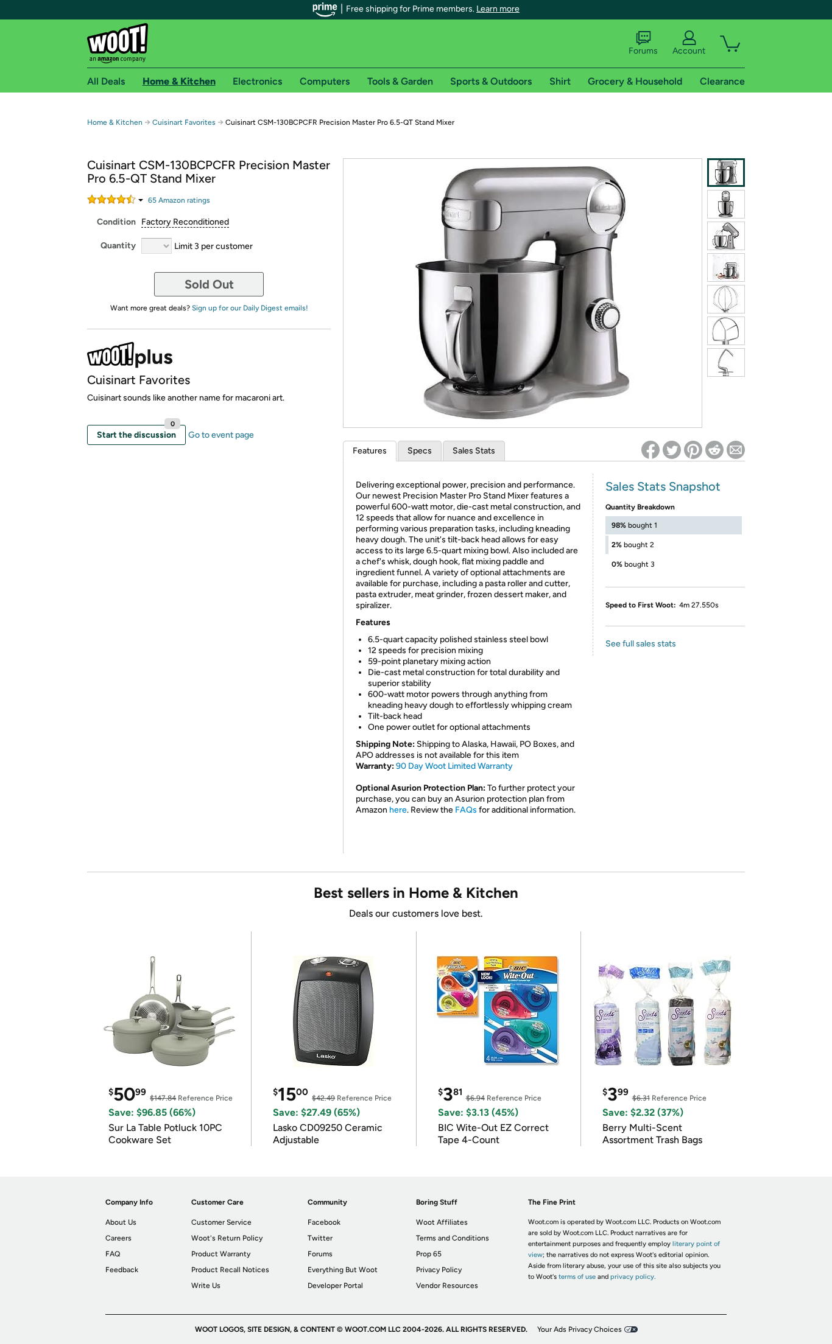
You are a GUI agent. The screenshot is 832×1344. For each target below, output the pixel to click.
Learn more (498, 9)
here (398, 810)
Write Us (205, 1285)
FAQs (466, 810)
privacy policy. (632, 1277)
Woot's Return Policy (227, 1238)
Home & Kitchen (115, 122)
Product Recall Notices (230, 1269)
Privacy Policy (439, 1269)
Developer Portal (335, 1285)
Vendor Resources (447, 1285)
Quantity (118, 245)
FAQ (112, 1254)
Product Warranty (220, 1254)
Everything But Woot (343, 1269)
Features (370, 451)
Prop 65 (429, 1254)
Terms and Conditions (452, 1238)
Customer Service (221, 1222)
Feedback (121, 1269)
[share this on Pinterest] (693, 450)
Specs (419, 451)
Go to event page (221, 435)
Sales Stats (474, 451)
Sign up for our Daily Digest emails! (250, 308)
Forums (643, 51)
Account (688, 51)
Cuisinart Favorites (184, 122)
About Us (120, 1222)
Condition (116, 222)
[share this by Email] (736, 450)
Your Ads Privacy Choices (579, 1329)
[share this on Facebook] (650, 450)
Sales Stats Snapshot (663, 486)
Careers (118, 1238)
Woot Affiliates (442, 1222)
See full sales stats (640, 644)
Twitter (320, 1238)
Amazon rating (179, 200)
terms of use (577, 1277)
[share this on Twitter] (672, 450)
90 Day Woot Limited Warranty (454, 766)
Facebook (324, 1222)
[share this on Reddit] (714, 450)
